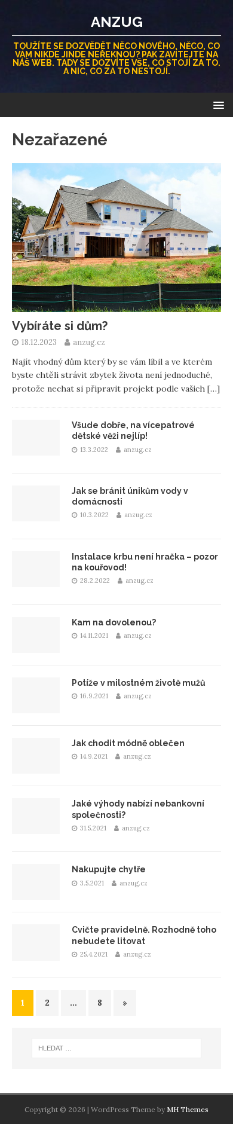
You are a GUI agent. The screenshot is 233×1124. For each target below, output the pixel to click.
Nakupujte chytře (109, 869)
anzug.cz (89, 342)
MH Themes (188, 1109)
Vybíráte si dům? (60, 326)
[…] (213, 388)
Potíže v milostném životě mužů (139, 683)
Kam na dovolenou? (114, 622)
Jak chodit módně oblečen (128, 743)
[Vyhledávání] (117, 1048)
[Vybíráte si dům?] (116, 305)
